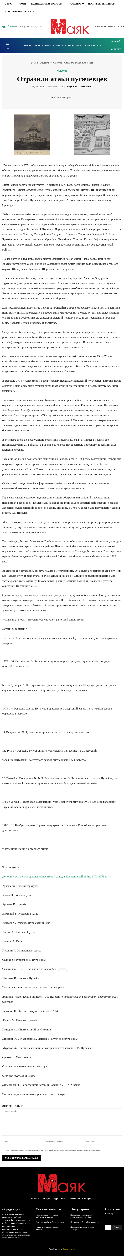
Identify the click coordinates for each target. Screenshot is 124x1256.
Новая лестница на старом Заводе (47, 1228)
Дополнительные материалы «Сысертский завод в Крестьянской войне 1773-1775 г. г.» (56, 876)
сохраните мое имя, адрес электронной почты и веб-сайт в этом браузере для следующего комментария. (53, 1150)
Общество (45, 62)
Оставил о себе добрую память (50, 1222)
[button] (8, 48)
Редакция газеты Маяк (79, 86)
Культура (57, 62)
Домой (34, 62)
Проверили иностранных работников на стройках (47, 1216)
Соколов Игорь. (69, 1249)
